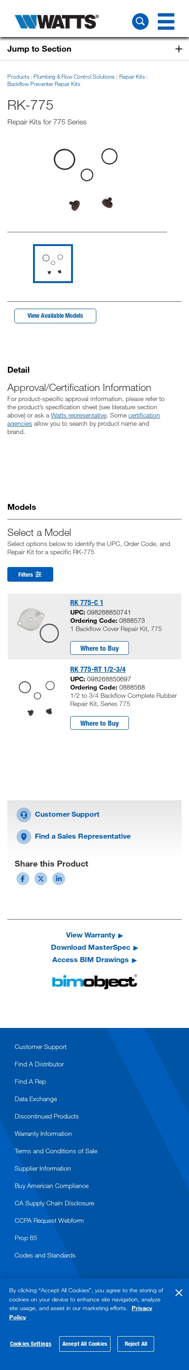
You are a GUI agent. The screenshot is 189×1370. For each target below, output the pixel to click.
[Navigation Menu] (166, 21)
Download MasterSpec (90, 947)
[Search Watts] (140, 21)
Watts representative (78, 415)
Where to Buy (99, 648)
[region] (94, 1324)
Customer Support (66, 813)
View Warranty (90, 935)
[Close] (178, 1292)
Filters (26, 574)
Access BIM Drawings (90, 959)
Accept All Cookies (84, 1343)
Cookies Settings (30, 1343)
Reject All (136, 1343)
